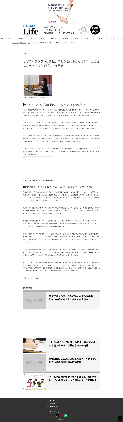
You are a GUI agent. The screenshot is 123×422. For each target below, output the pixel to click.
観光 (21, 38)
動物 (112, 38)
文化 (11, 38)
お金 (43, 38)
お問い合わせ (54, 406)
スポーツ (100, 38)
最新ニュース (23, 43)
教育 (77, 38)
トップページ (15, 43)
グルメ (32, 38)
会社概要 (52, 404)
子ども (54, 38)
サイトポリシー (54, 409)
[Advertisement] (61, 323)
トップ (52, 401)
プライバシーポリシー (56, 412)
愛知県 (66, 38)
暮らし (87, 38)
